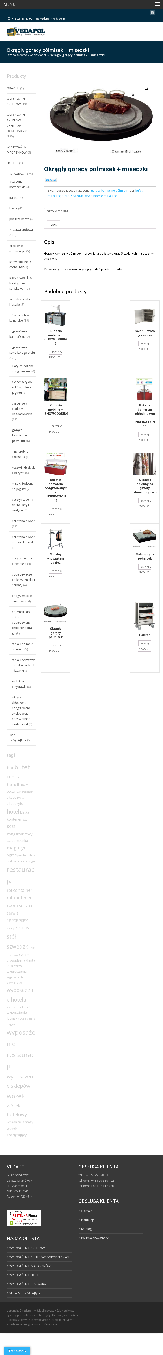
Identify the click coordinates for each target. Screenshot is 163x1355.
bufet (139, 190)
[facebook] (152, 13)
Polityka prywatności (95, 1238)
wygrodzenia (17, 971)
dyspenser (27, 791)
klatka (24, 812)
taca (10, 966)
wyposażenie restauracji (101, 196)
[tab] (53, 224)
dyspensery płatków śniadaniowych (22, 408)
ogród (12, 855)
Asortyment (38, 55)
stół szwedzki (74, 196)
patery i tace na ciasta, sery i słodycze (22, 504)
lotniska (21, 840)
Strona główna (17, 55)
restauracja (55, 196)
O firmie (86, 1211)
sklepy (23, 927)
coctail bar (14, 791)
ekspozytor (16, 803)
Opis (54, 224)
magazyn (17, 847)
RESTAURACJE (16, 174)
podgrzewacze (19, 219)
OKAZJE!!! (13, 88)
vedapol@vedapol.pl (53, 18)
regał (32, 861)
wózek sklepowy (20, 1121)
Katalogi (86, 1229)
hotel (13, 811)
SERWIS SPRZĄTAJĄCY (24, 1293)
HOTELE (12, 163)
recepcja (22, 861)
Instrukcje (87, 1220)
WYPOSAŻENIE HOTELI (25, 1275)
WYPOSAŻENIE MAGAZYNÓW (30, 1266)
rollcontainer (19, 890)
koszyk (11, 840)
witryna (18, 966)
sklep (11, 928)
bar (10, 768)
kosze (13, 208)
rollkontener (19, 897)
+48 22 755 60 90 (22, 18)
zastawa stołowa (21, 230)
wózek (16, 1096)
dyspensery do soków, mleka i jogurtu (22, 387)
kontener (14, 819)
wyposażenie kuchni (18, 1007)
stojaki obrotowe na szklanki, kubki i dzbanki (23, 665)
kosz (24, 819)
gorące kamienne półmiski (109, 190)
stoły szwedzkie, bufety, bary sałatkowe (20, 283)
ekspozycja (15, 797)
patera (31, 855)
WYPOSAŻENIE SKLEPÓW (27, 1248)
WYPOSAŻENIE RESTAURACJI (29, 1284)
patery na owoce (23, 521)
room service (20, 905)
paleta (21, 855)
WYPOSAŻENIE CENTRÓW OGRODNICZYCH (39, 1257)
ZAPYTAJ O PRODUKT (57, 211)
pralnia (11, 861)
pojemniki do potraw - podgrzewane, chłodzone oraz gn (22, 622)
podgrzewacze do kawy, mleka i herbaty (23, 579)
